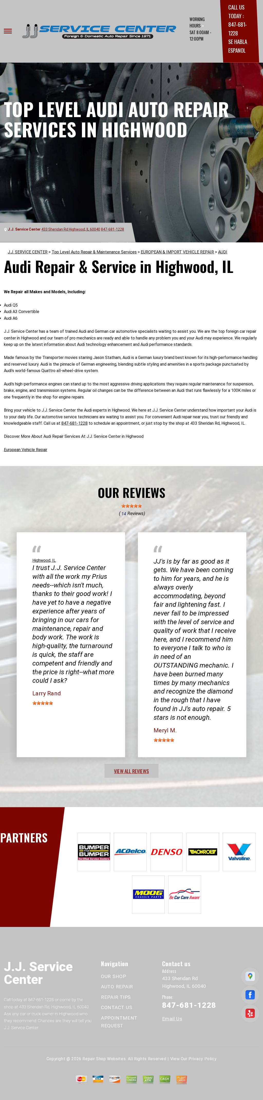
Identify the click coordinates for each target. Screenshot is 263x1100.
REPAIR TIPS (116, 997)
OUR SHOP (113, 976)
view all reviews (131, 770)
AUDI (222, 252)
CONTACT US (116, 1007)
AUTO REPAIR (117, 987)
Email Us (172, 1018)
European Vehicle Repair (25, 449)
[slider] (131, 506)
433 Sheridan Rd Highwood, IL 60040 (70, 229)
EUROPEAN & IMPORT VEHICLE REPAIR (177, 252)
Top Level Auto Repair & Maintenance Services (94, 252)
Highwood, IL (44, 560)
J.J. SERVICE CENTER (28, 252)
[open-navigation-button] (8, 31)
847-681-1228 (112, 229)
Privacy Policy (203, 1058)
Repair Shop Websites (104, 1058)
